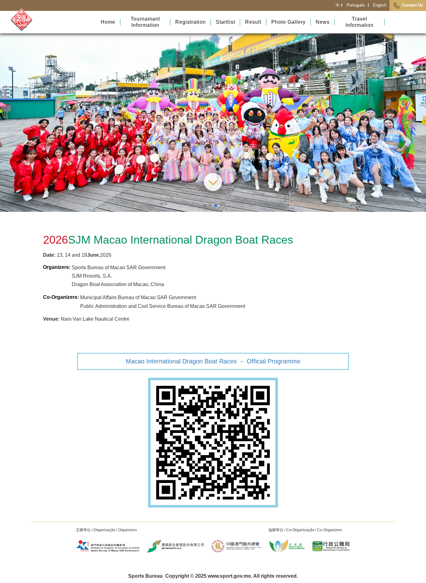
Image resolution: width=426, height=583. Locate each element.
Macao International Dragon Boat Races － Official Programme (213, 361)
